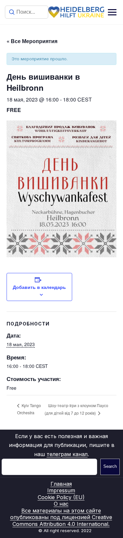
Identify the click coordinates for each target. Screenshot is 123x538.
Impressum (61, 490)
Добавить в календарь (39, 287)
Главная (61, 484)
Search (110, 466)
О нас (61, 503)
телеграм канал (67, 454)
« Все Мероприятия (32, 41)
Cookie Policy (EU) (61, 497)
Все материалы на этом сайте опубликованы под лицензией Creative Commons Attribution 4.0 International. (61, 517)
